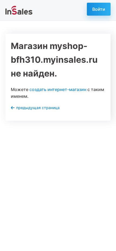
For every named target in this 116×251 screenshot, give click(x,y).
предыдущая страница (38, 107)
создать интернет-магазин (57, 89)
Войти (98, 9)
